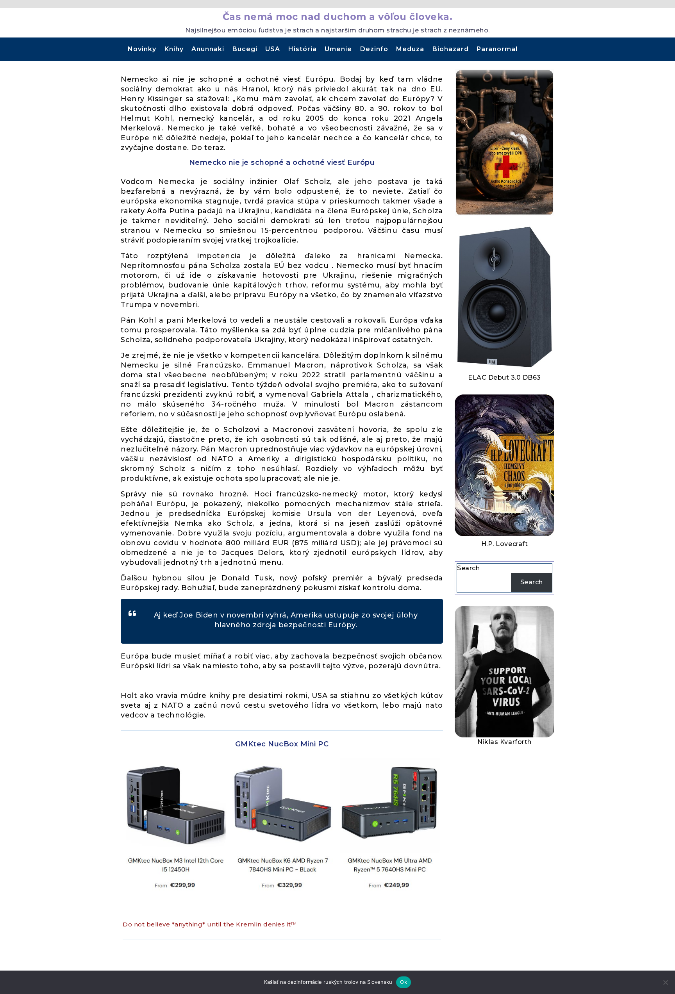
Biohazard (450, 49)
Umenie (338, 49)
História (302, 49)
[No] (665, 982)
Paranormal (497, 49)
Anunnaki (207, 49)
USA (272, 49)
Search (468, 568)
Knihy (174, 49)
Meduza (410, 49)
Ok (403, 982)
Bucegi (244, 49)
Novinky (142, 49)
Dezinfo (374, 49)
